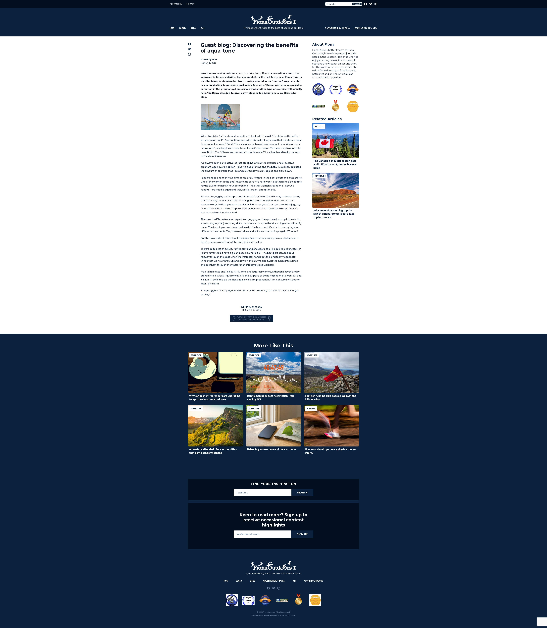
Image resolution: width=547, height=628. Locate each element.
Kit (203, 27)
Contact (190, 4)
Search (356, 4)
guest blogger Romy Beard (253, 73)
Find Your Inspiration (273, 483)
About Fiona (176, 4)
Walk (182, 27)
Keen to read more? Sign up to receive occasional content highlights (273, 520)
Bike (193, 27)
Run (172, 27)
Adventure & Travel (337, 27)
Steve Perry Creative (287, 615)
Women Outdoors (366, 27)
